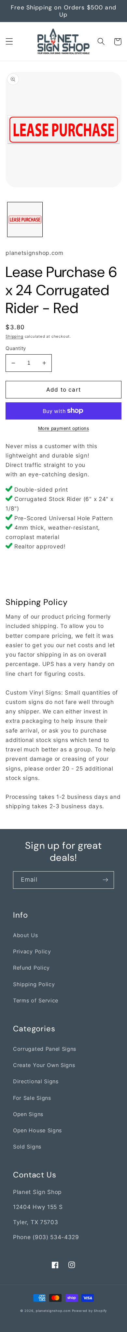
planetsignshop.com (53, 1311)
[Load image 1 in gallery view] (24, 219)
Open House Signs (37, 1130)
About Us (25, 935)
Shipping (14, 336)
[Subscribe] (105, 880)
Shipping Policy (34, 984)
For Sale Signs (32, 1098)
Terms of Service (35, 1000)
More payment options (63, 428)
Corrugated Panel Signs (44, 1049)
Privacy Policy (32, 951)
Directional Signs (36, 1081)
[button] (9, 41)
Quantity (16, 348)
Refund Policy (31, 967)
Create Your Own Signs (44, 1065)
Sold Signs (27, 1146)
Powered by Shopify (89, 1311)
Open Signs (28, 1114)
